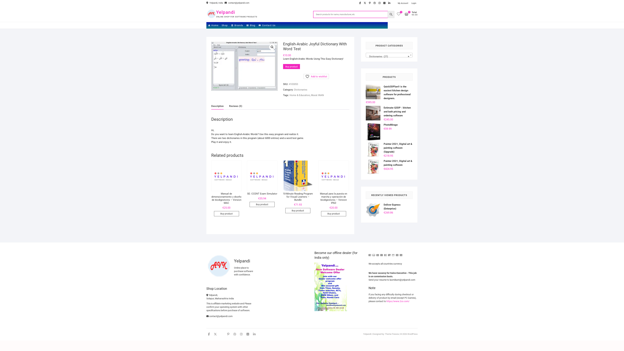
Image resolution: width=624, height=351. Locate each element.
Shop (225, 25)
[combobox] (389, 55)
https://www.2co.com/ (398, 301)
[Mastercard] (373, 254)
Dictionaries (300, 89)
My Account (403, 3)
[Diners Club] (385, 254)
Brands (238, 25)
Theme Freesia (392, 334)
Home (214, 25)
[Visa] (377, 254)
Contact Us (269, 25)
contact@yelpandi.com (238, 3)
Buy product (291, 66)
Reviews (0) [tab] (235, 106)
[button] (272, 47)
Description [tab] (217, 106)
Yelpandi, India (216, 3)
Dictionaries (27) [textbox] (388, 56)
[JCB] (401, 254)
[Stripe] (397, 254)
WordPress (412, 334)
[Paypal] (381, 254)
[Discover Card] (389, 254)
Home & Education (300, 95)
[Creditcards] (393, 254)
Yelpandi (225, 12)
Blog (252, 25)
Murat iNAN (317, 95)
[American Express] (370, 254)
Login (413, 3)
